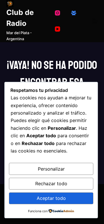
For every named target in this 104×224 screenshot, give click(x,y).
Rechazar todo (51, 183)
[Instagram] (57, 13)
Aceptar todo (51, 198)
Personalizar (51, 169)
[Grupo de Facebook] (73, 13)
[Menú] (95, 21)
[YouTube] (57, 29)
